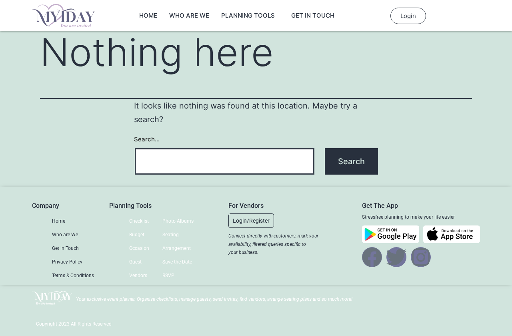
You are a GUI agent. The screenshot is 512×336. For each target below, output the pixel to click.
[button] (251, 220)
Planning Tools (248, 15)
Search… (147, 139)
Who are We (189, 15)
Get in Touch (312, 15)
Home (148, 15)
